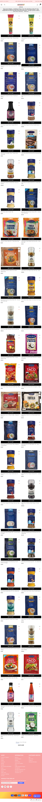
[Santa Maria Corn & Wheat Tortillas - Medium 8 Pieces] (11, 401)
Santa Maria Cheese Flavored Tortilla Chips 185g (10, 386)
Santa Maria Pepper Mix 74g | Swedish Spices (30, 125)
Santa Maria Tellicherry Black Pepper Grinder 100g (30, 503)
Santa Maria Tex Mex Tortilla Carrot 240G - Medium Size (9, 271)
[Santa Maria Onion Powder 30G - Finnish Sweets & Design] (11, 518)
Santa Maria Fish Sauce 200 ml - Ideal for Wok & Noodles (10, 707)
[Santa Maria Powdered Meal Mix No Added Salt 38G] (31, 169)
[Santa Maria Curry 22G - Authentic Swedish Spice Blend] (31, 605)
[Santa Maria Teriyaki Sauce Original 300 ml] (11, 111)
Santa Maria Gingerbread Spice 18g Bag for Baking (9, 96)
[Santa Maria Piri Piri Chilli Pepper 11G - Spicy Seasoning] (31, 430)
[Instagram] (5, 787)
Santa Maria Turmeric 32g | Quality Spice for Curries (9, 474)
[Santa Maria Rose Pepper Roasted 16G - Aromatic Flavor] (31, 460)
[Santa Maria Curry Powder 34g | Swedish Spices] (31, 577)
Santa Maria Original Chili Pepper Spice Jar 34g (10, 503)
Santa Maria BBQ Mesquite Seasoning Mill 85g (10, 329)
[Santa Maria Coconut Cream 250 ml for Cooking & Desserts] (31, 343)
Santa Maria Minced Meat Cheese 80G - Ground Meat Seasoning (31, 212)
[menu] (1, 4)
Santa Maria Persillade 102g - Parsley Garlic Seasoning (9, 154)
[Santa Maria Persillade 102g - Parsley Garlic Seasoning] (11, 139)
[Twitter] (11, 787)
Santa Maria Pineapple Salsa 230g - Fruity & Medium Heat (9, 358)
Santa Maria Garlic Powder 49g (7, 211)
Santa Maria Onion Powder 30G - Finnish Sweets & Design (10, 533)
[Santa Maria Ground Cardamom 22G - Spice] (31, 53)
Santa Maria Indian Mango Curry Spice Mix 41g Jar (31, 299)
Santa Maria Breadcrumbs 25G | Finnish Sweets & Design (10, 649)
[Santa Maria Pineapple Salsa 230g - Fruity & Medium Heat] (11, 343)
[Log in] (37, 4)
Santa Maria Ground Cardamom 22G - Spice (30, 67)
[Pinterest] (8, 787)
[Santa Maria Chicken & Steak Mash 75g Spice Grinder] (11, 169)
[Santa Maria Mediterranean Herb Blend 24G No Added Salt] (31, 518)
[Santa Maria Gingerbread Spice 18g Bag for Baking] (11, 82)
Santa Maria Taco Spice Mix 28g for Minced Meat (31, 677)
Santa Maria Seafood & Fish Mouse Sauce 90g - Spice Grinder (30, 649)
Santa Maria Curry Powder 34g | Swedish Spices (30, 591)
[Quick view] (19, 18)
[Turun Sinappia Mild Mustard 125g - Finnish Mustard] (31, 24)
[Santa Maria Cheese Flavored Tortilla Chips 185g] (11, 373)
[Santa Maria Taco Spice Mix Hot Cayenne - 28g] (31, 373)
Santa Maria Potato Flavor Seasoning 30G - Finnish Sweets (11, 66)
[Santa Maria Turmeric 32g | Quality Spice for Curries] (11, 460)
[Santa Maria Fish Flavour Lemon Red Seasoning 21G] (31, 82)
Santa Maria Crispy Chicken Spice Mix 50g (9, 677)
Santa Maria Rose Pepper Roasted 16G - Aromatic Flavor (31, 474)
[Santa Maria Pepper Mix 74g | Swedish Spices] (31, 111)
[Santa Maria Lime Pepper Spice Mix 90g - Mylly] (31, 257)
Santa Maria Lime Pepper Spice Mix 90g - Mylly (30, 270)
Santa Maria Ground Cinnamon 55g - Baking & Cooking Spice (10, 445)
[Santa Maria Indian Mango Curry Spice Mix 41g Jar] (31, 286)
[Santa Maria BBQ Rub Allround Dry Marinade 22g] (31, 139)
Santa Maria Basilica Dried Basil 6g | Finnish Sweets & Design (9, 562)
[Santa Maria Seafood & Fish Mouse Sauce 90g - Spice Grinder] (31, 635)
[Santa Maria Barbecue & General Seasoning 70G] (31, 315)
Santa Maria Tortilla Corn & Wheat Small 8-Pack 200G (30, 415)
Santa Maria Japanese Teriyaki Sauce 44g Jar (9, 619)
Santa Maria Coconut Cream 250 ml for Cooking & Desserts (30, 358)
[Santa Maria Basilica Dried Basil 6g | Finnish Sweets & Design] (11, 548)
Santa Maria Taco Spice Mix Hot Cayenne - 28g (30, 386)
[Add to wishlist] (19, 16)
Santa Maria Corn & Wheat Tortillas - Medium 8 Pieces (10, 415)
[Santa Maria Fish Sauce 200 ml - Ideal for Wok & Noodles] (11, 692)
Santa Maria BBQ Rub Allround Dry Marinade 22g (31, 153)
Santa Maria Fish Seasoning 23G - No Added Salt (31, 561)
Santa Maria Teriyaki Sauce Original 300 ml (9, 125)
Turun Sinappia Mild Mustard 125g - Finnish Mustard (29, 39)
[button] (36, 800)
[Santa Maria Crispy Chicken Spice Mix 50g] (11, 664)
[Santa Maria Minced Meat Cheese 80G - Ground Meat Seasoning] (31, 198)
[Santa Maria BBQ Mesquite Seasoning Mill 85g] (11, 315)
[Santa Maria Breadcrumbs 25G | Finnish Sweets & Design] (11, 635)
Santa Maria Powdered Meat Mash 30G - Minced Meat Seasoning (10, 300)
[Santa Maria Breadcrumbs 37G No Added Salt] (11, 577)
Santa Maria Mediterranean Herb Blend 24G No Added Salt (30, 533)
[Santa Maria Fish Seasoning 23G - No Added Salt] (31, 548)
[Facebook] (2, 787)
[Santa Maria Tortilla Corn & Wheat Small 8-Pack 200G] (31, 401)
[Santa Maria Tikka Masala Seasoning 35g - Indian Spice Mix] (31, 227)
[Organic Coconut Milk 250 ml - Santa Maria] (31, 721)
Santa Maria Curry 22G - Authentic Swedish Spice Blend (31, 620)
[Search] (4, 4)
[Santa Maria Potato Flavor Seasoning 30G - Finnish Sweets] (11, 52)
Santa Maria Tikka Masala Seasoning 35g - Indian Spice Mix (30, 242)
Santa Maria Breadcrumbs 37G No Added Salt (10, 591)
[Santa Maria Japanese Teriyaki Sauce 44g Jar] (11, 605)
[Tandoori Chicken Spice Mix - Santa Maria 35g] (11, 227)
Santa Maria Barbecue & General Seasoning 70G (31, 329)
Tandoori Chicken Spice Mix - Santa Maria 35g (10, 241)
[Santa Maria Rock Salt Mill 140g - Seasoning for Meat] (11, 721)
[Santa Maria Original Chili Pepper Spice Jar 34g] (11, 489)
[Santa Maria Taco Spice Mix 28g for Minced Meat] (31, 664)
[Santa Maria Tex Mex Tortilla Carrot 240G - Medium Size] (11, 257)
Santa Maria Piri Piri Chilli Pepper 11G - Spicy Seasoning (30, 445)
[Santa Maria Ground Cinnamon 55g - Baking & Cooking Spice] (11, 430)
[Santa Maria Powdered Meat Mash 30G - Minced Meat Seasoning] (11, 286)
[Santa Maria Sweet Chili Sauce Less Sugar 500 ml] (31, 692)
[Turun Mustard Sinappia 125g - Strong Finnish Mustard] (11, 24)
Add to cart (11, 35)
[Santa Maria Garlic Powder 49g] (11, 198)
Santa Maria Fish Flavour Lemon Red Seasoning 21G (30, 96)
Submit (21, 782)
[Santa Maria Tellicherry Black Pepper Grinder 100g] (31, 489)
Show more (21, 745)
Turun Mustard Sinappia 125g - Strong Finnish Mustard (9, 39)
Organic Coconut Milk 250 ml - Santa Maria (29, 735)
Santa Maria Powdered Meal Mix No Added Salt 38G (30, 183)
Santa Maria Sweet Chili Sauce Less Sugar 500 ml (31, 706)
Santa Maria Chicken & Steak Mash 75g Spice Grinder (10, 183)
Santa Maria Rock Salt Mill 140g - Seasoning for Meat (10, 736)
